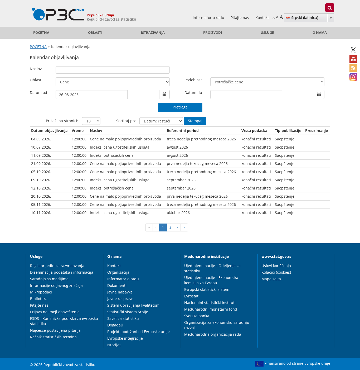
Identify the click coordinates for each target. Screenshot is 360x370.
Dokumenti (117, 285)
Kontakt (262, 17)
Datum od (38, 92)
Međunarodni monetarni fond (210, 309)
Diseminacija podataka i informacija (61, 272)
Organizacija (118, 272)
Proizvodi (212, 32)
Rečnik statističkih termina (53, 336)
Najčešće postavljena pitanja (55, 330)
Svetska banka (196, 315)
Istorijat (114, 344)
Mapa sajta (271, 278)
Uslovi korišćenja (276, 265)
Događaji (115, 325)
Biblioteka (38, 298)
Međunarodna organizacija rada (212, 334)
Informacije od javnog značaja (56, 285)
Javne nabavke (120, 292)
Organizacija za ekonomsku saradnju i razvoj (217, 325)
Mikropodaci (41, 292)
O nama (320, 32)
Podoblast (193, 79)
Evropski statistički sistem (206, 289)
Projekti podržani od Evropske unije (138, 331)
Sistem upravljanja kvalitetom (133, 305)
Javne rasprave (120, 298)
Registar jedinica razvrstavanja (57, 265)
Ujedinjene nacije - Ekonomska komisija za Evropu (211, 280)
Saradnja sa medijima (49, 278)
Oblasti (95, 32)
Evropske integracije (125, 338)
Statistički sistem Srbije (127, 311)
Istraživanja (153, 32)
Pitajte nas (240, 17)
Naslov (36, 68)
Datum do (193, 92)
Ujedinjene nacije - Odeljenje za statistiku (212, 268)
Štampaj (195, 120)
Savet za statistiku (123, 318)
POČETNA (41, 32)
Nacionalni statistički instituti (210, 302)
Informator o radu (209, 17)
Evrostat (191, 295)
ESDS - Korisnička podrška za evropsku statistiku (64, 321)
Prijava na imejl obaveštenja (55, 311)
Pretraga (180, 107)
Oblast (35, 79)
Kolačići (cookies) (276, 272)
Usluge (267, 32)
